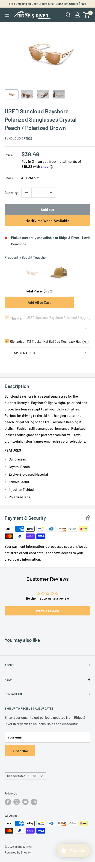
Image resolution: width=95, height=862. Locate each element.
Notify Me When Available (47, 220)
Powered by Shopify (18, 852)
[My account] (77, 14)
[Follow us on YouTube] (25, 802)
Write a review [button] (47, 611)
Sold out (47, 209)
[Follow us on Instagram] (16, 802)
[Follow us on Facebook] (8, 802)
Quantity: (12, 193)
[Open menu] (7, 15)
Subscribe (20, 751)
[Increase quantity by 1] (51, 192)
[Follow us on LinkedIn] (34, 802)
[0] (86, 15)
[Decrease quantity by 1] (26, 192)
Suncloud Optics (18, 138)
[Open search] (68, 14)
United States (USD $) (21, 776)
